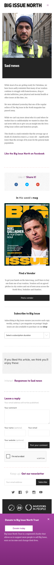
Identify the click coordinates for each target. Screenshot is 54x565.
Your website (14, 440)
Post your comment (39, 445)
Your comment (10, 408)
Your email (32, 428)
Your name (13, 428)
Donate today (19, 528)
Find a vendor (27, 298)
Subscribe (42, 482)
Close (48, 519)
